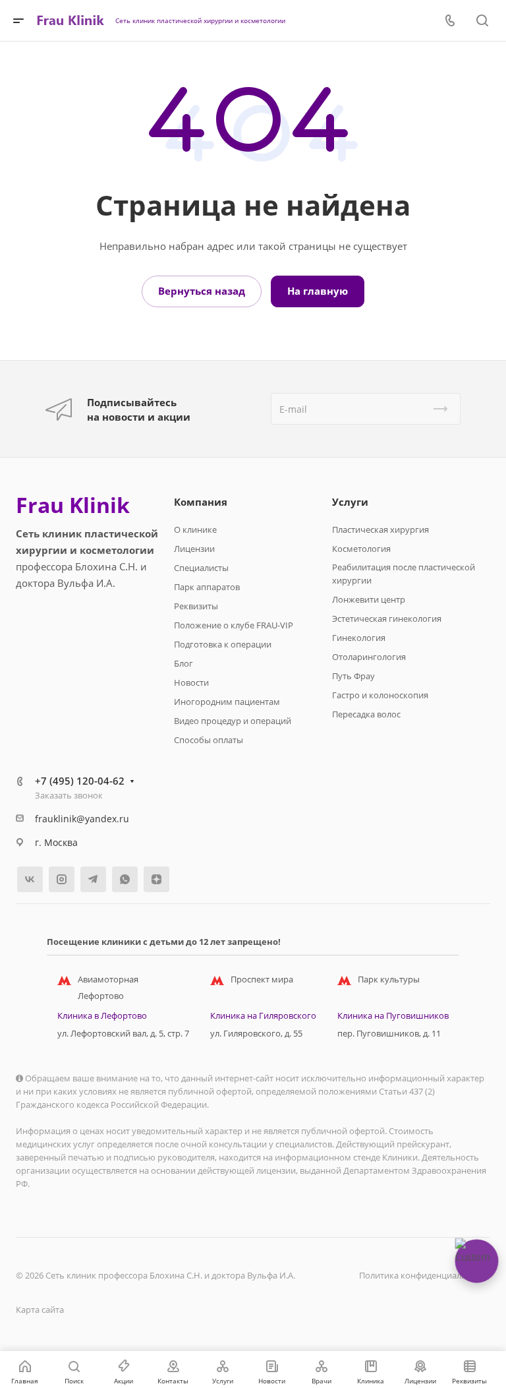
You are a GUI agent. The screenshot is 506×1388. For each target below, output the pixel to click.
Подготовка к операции (222, 644)
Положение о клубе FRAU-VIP (233, 625)
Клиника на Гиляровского (263, 1015)
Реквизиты (196, 606)
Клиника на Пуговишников (393, 1015)
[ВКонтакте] (30, 879)
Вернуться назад (201, 290)
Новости (191, 682)
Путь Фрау (353, 676)
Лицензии (194, 549)
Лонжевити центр (368, 599)
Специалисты (201, 568)
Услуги (350, 501)
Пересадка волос (366, 714)
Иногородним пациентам (227, 702)
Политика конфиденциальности (424, 1275)
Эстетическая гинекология (386, 618)
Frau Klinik (73, 505)
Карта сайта (40, 1309)
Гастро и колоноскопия (380, 695)
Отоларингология (369, 657)
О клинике (195, 529)
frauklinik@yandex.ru (82, 818)
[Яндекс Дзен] (156, 879)
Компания (200, 501)
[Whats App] (125, 879)
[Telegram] (93, 879)
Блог (183, 663)
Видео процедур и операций (232, 721)
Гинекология (358, 638)
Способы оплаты (208, 740)
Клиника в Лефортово (102, 1015)
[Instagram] (61, 879)
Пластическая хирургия (380, 529)
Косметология (361, 549)
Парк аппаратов (207, 587)
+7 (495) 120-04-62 (80, 780)
